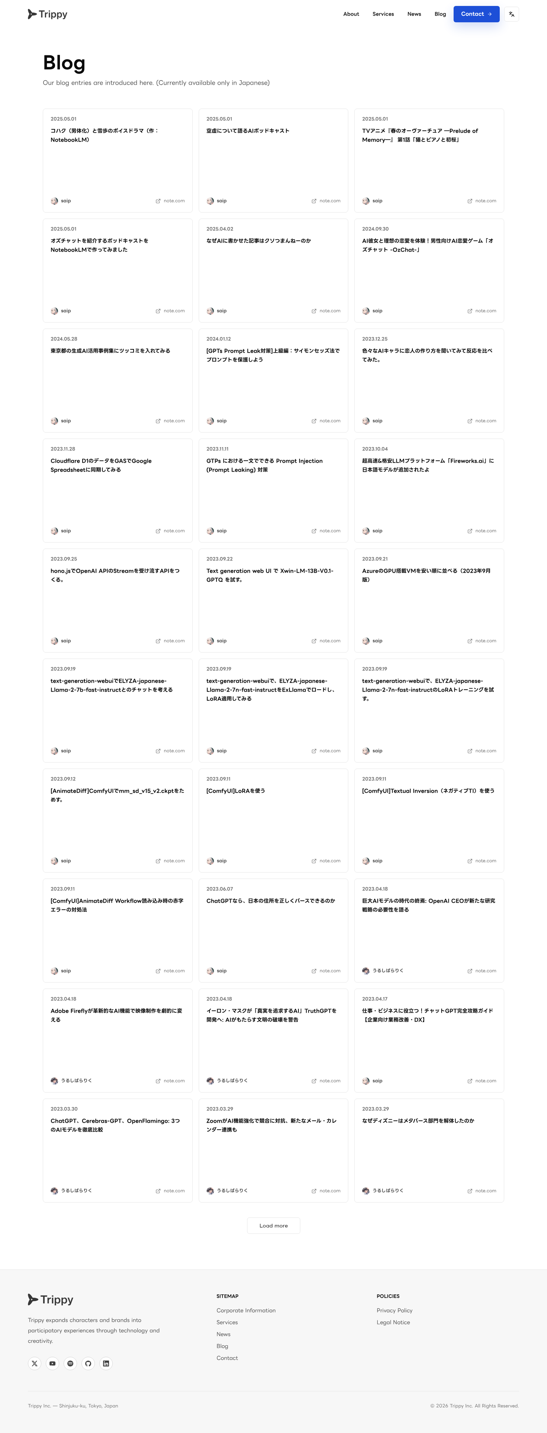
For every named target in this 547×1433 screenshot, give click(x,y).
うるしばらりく (388, 970)
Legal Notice (393, 1322)
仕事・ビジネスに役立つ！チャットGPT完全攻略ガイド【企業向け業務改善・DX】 (427, 1015)
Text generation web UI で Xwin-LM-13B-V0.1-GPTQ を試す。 (270, 575)
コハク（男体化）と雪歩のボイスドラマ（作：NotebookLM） (105, 135)
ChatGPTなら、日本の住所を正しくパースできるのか (271, 901)
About (351, 14)
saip (66, 200)
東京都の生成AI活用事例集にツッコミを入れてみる (110, 351)
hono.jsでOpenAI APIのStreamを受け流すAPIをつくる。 (115, 575)
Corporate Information (246, 1310)
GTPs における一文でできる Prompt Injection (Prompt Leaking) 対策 (266, 465)
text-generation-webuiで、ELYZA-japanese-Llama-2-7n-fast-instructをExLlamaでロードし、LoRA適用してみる (272, 690)
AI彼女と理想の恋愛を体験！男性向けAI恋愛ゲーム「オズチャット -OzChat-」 (427, 245)
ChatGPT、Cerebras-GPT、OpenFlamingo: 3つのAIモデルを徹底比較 (115, 1125)
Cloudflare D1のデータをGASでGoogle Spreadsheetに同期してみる (102, 465)
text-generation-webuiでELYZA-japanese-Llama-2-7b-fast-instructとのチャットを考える (112, 685)
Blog (440, 14)
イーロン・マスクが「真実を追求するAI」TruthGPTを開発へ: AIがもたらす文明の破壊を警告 (272, 1015)
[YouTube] (52, 1363)
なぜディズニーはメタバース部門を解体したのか (418, 1121)
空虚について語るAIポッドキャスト (248, 131)
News (414, 14)
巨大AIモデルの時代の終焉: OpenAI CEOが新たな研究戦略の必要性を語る (428, 905)
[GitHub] (88, 1363)
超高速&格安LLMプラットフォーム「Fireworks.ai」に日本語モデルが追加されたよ (428, 465)
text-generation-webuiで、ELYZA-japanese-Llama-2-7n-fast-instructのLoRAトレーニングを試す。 (428, 690)
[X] (34, 1363)
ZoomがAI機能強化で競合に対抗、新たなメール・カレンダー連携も (272, 1125)
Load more (273, 1225)
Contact (472, 14)
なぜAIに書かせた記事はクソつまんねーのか (259, 241)
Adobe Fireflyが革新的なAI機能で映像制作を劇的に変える (116, 1015)
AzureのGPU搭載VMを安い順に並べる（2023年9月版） (426, 575)
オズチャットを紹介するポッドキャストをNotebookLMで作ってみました (99, 245)
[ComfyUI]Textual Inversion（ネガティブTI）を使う (428, 791)
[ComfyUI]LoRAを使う (236, 791)
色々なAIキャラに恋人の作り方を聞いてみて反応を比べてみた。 (427, 355)
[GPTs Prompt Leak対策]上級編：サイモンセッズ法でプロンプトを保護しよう (273, 355)
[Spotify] (70, 1363)
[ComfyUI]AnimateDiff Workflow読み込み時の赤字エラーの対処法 (117, 905)
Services (383, 14)
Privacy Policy (395, 1310)
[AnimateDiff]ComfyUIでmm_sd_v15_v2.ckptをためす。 (117, 795)
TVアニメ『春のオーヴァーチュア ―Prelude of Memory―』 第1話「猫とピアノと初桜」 (421, 135)
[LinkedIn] (106, 1363)
